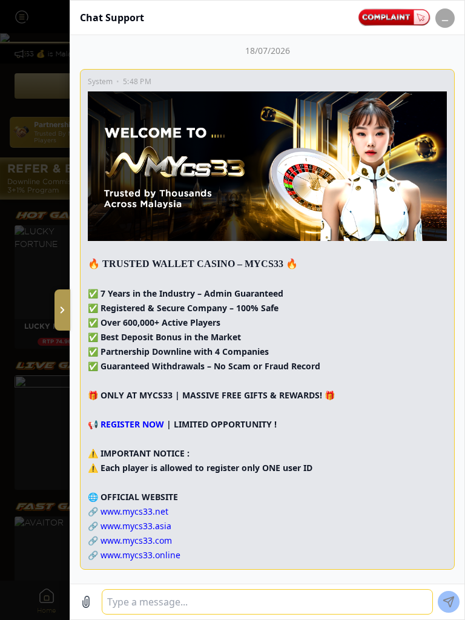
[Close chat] (62, 310)
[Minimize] (445, 18)
